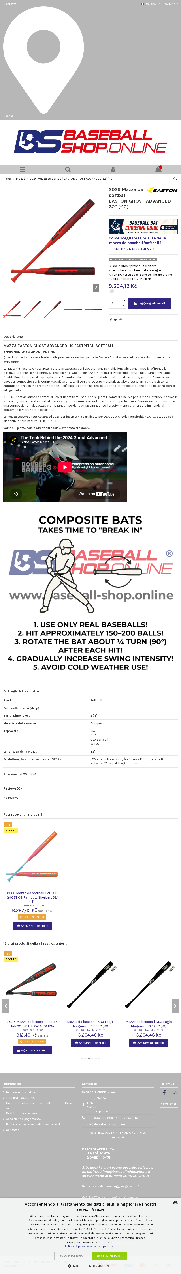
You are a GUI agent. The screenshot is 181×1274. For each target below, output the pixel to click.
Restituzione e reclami (22, 1113)
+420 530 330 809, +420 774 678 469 (113, 1118)
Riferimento (12, 774)
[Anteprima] (32, 888)
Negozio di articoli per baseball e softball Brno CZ (39, 1106)
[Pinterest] (120, 320)
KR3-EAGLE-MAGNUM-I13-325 (148, 1030)
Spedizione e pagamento (23, 1119)
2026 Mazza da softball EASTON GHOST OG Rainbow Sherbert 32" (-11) (32, 897)
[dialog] (90, 1236)
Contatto (10, 4)
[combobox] (175, 1203)
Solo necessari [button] (72, 1255)
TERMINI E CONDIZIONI (22, 1098)
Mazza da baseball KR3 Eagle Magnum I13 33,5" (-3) (90, 1024)
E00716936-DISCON (32, 905)
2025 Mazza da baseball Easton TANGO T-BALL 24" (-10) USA (32, 1024)
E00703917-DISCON (32, 1030)
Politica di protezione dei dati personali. (90, 1246)
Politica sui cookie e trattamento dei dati (35, 1124)
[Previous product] (174, 178)
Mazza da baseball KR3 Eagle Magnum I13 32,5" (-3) (148, 1024)
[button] (90, 1266)
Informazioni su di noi (21, 1092)
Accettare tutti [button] (109, 1255)
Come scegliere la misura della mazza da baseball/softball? (137, 240)
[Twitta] (115, 320)
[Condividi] (111, 320)
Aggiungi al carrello (153, 303)
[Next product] (177, 178)
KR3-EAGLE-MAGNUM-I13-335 (90, 1030)
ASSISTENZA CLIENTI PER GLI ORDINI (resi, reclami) (118, 1135)
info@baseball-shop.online (106, 1124)
